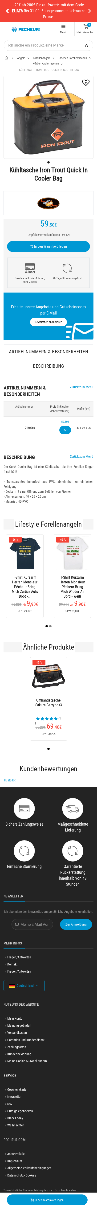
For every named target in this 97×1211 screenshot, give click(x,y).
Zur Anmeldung (76, 924)
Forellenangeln (41, 58)
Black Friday (15, 1118)
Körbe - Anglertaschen (46, 63)
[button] (7, 11)
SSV (9, 1104)
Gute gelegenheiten (20, 1111)
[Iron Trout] (48, 203)
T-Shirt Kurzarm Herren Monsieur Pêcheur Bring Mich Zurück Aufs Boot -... (25, 582)
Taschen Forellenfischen (72, 58)
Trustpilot (10, 780)
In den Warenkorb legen (50, 246)
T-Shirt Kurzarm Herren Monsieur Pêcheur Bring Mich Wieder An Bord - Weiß (72, 582)
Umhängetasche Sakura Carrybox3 (48, 702)
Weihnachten (15, 1125)
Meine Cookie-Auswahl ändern (27, 1061)
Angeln (21, 58)
